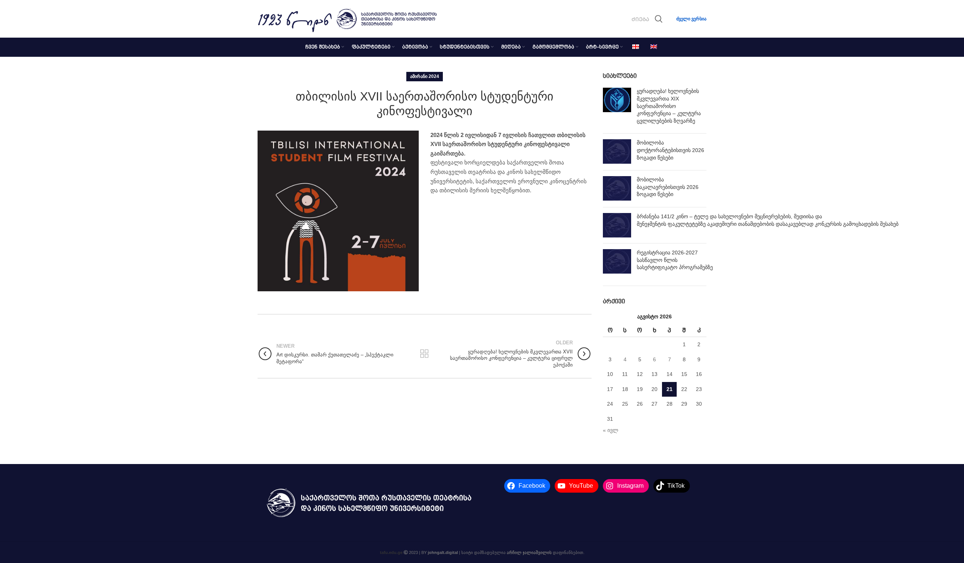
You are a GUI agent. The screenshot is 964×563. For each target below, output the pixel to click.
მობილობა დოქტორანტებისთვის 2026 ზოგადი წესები (670, 150)
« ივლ (610, 430)
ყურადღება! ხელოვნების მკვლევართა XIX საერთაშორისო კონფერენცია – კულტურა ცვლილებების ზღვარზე (669, 105)
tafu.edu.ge (391, 552)
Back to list (424, 353)
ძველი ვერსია (691, 18)
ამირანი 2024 (424, 76)
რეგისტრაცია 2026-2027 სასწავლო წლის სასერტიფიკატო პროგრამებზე (675, 260)
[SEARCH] (658, 18)
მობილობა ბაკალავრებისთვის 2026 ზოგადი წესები (668, 187)
